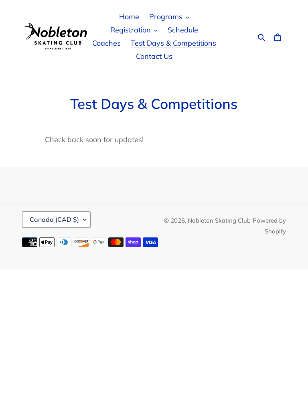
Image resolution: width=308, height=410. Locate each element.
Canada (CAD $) (54, 219)
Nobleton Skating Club (219, 220)
